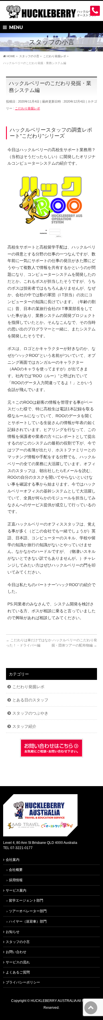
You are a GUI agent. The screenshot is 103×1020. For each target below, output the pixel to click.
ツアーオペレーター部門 (28, 911)
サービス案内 (16, 890)
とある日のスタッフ (30, 700)
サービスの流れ (18, 962)
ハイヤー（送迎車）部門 (28, 921)
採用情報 (16, 880)
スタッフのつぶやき (30, 713)
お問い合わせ (16, 952)
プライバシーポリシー (23, 982)
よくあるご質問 (18, 972)
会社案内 (12, 860)
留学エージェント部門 (26, 900)
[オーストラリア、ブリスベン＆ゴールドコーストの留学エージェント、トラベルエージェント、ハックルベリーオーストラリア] (51, 12)
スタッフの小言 (18, 942)
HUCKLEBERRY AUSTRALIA (54, 1001)
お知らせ (12, 932)
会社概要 (16, 870)
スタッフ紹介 (24, 726)
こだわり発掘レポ (27, 108)
